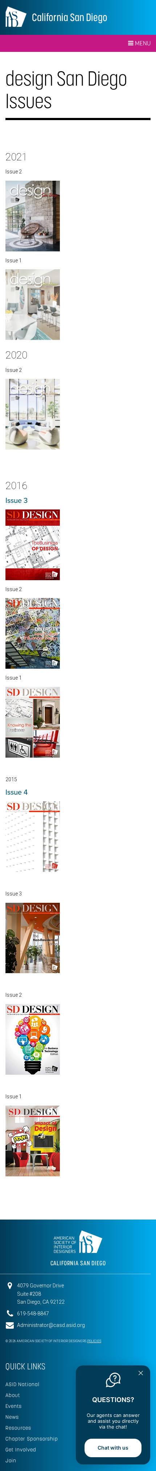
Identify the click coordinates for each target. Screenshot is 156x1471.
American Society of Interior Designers (15, 17)
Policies (94, 1341)
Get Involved (20, 1449)
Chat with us (113, 1448)
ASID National (22, 1384)
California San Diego (69, 17)
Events (13, 1406)
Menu (142, 43)
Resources (18, 1428)
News (12, 1417)
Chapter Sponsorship (31, 1438)
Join (10, 1460)
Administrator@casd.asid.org (51, 1325)
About (12, 1395)
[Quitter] (141, 1374)
